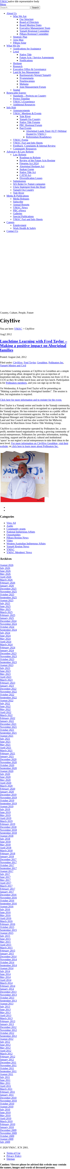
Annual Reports (21, 204)
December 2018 (8, 827)
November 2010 (8, 1100)
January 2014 (7, 989)
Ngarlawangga (27, 81)
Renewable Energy (16, 92)
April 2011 (5, 1086)
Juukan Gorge (27, 169)
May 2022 (5, 709)
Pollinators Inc (56, 362)
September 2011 (8, 1071)
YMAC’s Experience (24, 101)
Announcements (21, 110)
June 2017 (5, 877)
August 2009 (6, 1139)
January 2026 (7, 585)
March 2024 (6, 644)
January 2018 (7, 856)
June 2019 (5, 812)
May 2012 (5, 1047)
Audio (10, 525)
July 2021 (5, 738)
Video (10, 540)
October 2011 (7, 1068)
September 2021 (8, 732)
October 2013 (7, 997)
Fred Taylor (30, 362)
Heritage (17, 63)
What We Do (13, 45)
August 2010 (6, 1106)
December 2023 (8, 653)
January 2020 (7, 791)
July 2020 (5, 774)
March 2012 (6, 1053)
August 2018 (6, 835)
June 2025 (5, 606)
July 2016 (5, 909)
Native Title (26, 54)
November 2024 (8, 624)
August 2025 (6, 600)
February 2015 (7, 950)
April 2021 (5, 747)
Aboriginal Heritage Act (32, 166)
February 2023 (7, 682)
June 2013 (5, 1009)
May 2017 (5, 880)
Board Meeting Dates (31, 25)
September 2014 (8, 965)
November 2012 (8, 1030)
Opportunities (14, 534)
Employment (19, 225)
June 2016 (5, 912)
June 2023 (5, 671)
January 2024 (7, 650)
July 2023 (5, 668)
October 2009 (7, 1136)
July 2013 (5, 1006)
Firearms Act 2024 (29, 163)
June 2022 (5, 706)
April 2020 (5, 783)
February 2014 (7, 986)
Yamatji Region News (18, 546)
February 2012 (7, 1056)
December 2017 (8, 859)
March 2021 (6, 750)
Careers (10, 222)
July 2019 (5, 809)
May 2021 (5, 744)
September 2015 (8, 930)
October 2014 (7, 962)
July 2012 (5, 1041)
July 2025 (5, 603)
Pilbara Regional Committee (34, 34)
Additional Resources (24, 104)
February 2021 (7, 753)
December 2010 (8, 1097)
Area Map (18, 39)
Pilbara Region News (17, 537)
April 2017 (5, 883)
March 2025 (6, 612)
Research (17, 66)
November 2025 (8, 591)
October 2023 (7, 659)
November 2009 (8, 1133)
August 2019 (6, 806)
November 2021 (8, 727)
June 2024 (5, 635)
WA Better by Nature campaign (29, 184)
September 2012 (8, 1036)
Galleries (17, 213)
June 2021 (5, 741)
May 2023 (5, 674)
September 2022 (8, 697)
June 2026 (5, 571)
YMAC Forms (20, 139)
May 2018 (5, 844)
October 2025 (7, 594)
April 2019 (5, 818)
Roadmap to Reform (30, 157)
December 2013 (8, 991)
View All (11, 523)
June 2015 (5, 938)
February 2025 (7, 615)
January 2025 (7, 618)
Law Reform (19, 154)
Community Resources (24, 148)
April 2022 (5, 712)
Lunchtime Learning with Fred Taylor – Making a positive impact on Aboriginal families (33, 345)
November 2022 (8, 691)
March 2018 (6, 850)
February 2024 (7, 647)
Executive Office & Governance (29, 69)
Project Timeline (21, 98)
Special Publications (23, 216)
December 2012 (8, 1027)
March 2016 (6, 921)
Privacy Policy (14, 1156)
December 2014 (8, 956)
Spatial (16, 89)
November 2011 (8, 1065)
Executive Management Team (35, 28)
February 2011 (7, 1092)
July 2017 (5, 874)
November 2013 (8, 994)
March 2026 (6, 579)
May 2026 (5, 574)
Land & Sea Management (26, 72)
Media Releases (21, 198)
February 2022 (7, 718)
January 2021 (7, 756)
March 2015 (6, 947)
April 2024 (5, 641)
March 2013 (6, 1018)
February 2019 (7, 824)
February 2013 (7, 1021)
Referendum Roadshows (38, 137)
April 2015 (5, 944)
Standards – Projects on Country (29, 95)
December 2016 (8, 894)
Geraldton (42, 362)
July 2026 (5, 568)
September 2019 (8, 803)
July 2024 (5, 632)
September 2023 (8, 662)
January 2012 (7, 1059)
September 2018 (8, 833)
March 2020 (6, 785)
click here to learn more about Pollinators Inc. (34, 446)
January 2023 (7, 685)
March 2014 (6, 983)
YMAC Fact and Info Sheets (28, 142)
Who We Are (20, 16)
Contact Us (12, 231)
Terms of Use (13, 1153)
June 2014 (5, 974)
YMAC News (20, 207)
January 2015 (7, 953)
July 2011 (5, 1077)
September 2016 (8, 903)
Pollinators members (16, 382)
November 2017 (8, 862)
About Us (12, 13)
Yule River (25, 116)
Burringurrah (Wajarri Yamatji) (35, 75)
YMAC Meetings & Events (27, 113)
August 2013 (6, 1003)
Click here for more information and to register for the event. (31, 399)
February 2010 (7, 1124)
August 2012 (6, 1039)
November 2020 (8, 762)
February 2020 (7, 788)
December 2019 (8, 794)
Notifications (26, 60)
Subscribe (18, 201)
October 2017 (7, 865)
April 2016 (5, 918)
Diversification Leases (31, 178)
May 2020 (5, 780)
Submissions (19, 181)
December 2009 (8, 1130)
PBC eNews (19, 210)
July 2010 (5, 1109)
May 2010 (5, 1115)
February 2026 (7, 582)
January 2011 (7, 1094)
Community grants (16, 528)
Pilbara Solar (19, 42)
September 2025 (8, 597)
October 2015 (7, 927)
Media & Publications (18, 195)
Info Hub (11, 107)
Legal (16, 51)
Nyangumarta (27, 78)
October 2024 (7, 627)
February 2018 (7, 853)
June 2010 (5, 1112)
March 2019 (6, 821)
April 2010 (5, 1118)
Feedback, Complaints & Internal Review (34, 145)
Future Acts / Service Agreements (37, 57)
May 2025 (5, 609)
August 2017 (6, 871)
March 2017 (6, 886)
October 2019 (7, 800)
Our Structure (27, 19)
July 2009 (5, 1142)
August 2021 (6, 735)
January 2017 (7, 891)
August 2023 (6, 665)
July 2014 (5, 971)
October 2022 (7, 694)
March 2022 (6, 715)
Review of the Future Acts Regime (37, 160)
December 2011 (8, 1062)
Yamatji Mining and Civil (13, 365)
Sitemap (11, 1159)
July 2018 (5, 838)
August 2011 (6, 1074)
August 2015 (6, 933)
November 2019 (8, 797)
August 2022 (6, 700)
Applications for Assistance (27, 48)
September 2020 (8, 768)
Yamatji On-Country (30, 119)
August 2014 (6, 968)
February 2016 (7, 924)
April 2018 (5, 847)
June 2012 (5, 1044)
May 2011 (5, 1083)
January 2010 (7, 1127)
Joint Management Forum (33, 87)
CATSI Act (25, 175)
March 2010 (6, 1121)
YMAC (4, 1)
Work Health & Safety (24, 228)
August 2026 (6, 565)
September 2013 (8, 1000)
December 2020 (8, 759)
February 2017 (7, 888)
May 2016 (5, 915)
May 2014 (5, 977)
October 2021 (7, 730)
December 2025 (8, 588)
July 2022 (5, 703)
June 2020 (5, 777)
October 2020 (7, 765)
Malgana (24, 84)
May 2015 (5, 941)
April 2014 (5, 980)
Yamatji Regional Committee (34, 31)
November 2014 (8, 959)
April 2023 (5, 677)
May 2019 (5, 815)
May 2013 (5, 1012)
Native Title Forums (30, 122)
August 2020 (6, 771)
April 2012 (5, 1050)
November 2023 (8, 656)
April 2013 (5, 1015)
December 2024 (8, 621)
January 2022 (7, 721)
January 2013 (7, 1024)
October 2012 (7, 1033)
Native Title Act (28, 172)
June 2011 (5, 1080)
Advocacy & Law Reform (20, 151)
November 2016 (8, 897)
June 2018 (5, 841)
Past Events (25, 128)
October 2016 (7, 900)
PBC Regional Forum (31, 125)
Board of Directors (29, 22)
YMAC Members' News (19, 552)
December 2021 (8, 724)
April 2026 (5, 577)
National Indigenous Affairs (21, 531)
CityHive (17, 362)
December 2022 (8, 688)
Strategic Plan (20, 36)
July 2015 (5, 936)
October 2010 (7, 1103)
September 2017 (8, 868)
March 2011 (6, 1089)
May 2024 (5, 638)
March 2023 (6, 680)
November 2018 (8, 830)
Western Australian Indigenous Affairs (26, 543)
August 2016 (6, 906)
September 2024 (8, 629)
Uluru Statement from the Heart (29, 187)
